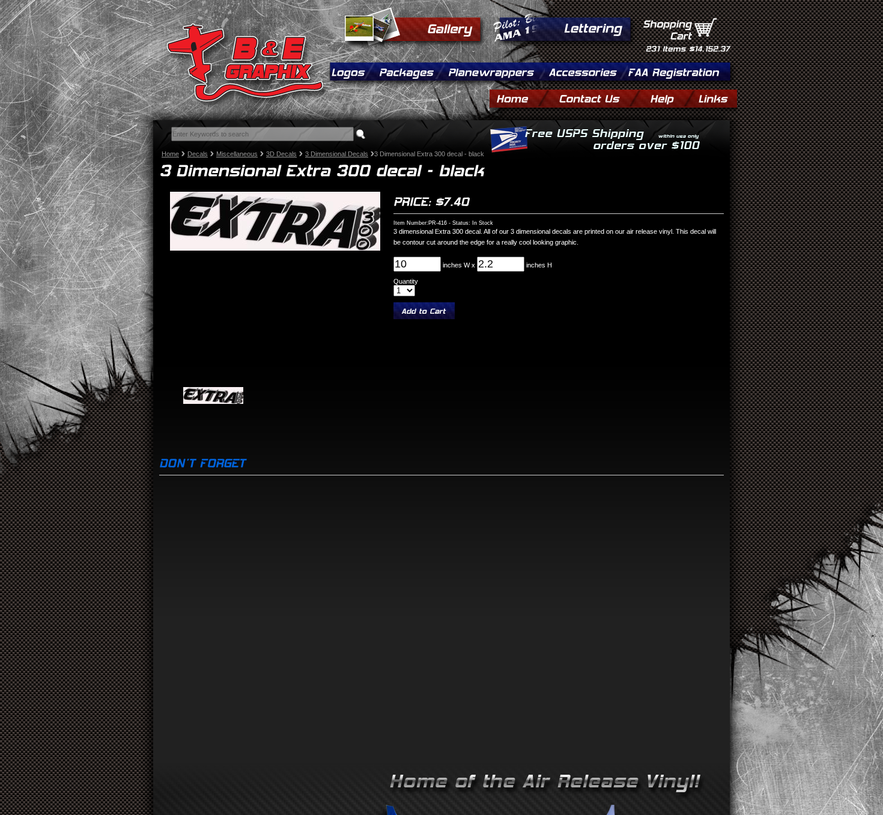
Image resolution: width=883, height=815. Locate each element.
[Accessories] (586, 70)
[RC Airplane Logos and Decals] (351, 70)
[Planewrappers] (495, 70)
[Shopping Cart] (705, 28)
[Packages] (410, 70)
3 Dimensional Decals (336, 153)
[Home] (521, 97)
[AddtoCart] (424, 310)
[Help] (670, 97)
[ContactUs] (597, 97)
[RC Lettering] (592, 26)
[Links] (712, 97)
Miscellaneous (237, 153)
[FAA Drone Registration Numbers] (673, 70)
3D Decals (281, 153)
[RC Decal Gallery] (449, 27)
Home (170, 153)
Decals (197, 153)
